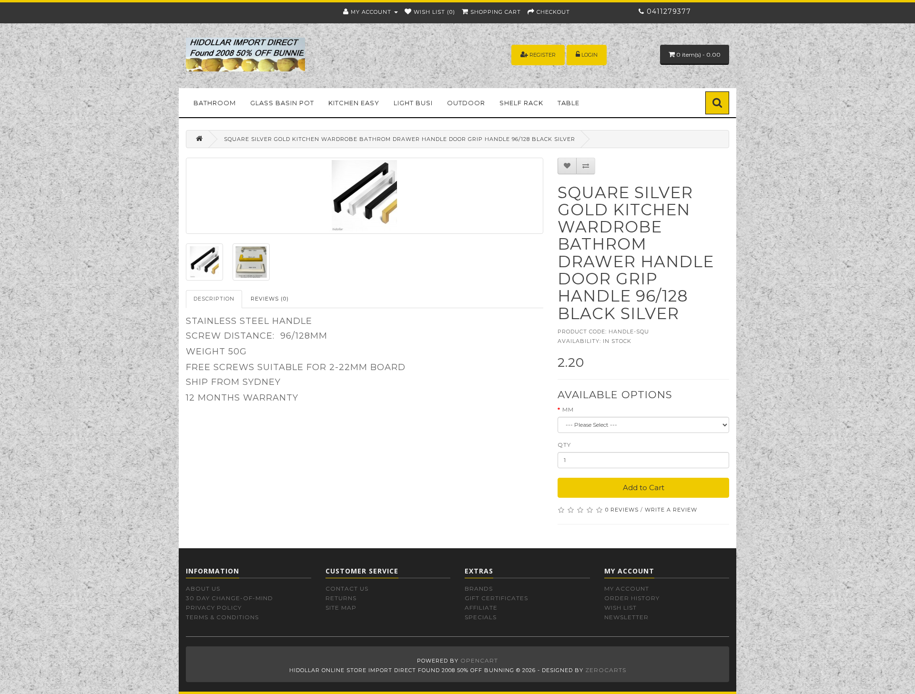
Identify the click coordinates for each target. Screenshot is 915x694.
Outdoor (466, 103)
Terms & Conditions (222, 617)
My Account (626, 588)
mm (568, 409)
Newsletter (626, 617)
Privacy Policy (214, 607)
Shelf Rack (521, 103)
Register (542, 54)
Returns (340, 598)
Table (569, 103)
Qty (564, 444)
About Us (203, 588)
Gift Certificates (496, 598)
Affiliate (481, 607)
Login (589, 54)
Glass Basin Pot (282, 103)
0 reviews (622, 509)
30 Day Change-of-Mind (229, 598)
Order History (632, 598)
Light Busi (413, 103)
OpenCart (479, 660)
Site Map (340, 607)
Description (213, 298)
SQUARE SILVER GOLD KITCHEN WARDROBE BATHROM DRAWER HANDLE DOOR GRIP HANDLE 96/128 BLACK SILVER (399, 139)
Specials (481, 617)
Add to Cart (643, 487)
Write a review (671, 509)
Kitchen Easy (353, 103)
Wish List (620, 607)
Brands (479, 588)
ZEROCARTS (605, 670)
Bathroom (214, 103)
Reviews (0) (270, 298)
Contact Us (346, 588)
